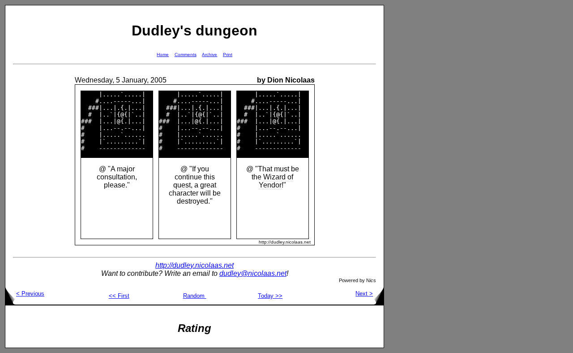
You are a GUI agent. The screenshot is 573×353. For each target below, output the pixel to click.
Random (194, 295)
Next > (364, 293)
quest (182, 185)
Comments (186, 54)
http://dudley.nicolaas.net (194, 265)
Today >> (270, 295)
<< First (119, 295)
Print (227, 54)
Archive (209, 54)
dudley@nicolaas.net (252, 273)
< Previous (30, 293)
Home (163, 54)
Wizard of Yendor (276, 181)
